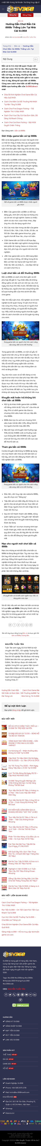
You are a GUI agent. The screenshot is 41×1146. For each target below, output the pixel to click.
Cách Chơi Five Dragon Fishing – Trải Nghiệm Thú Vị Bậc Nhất (20, 903)
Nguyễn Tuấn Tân (29, 37)
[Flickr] (31, 995)
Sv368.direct (32, 86)
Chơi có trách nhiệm (17, 1137)
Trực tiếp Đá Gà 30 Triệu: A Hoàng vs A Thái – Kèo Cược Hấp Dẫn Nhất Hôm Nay (23, 792)
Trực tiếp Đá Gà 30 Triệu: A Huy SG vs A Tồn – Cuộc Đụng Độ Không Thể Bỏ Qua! (24, 802)
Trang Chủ (7, 46)
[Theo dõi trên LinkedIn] (22, 995)
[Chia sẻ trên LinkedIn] (31, 625)
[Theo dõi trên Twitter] (10, 995)
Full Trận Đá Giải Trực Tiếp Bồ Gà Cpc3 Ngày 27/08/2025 (22, 845)
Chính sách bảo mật (25, 1133)
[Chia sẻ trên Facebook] (14, 625)
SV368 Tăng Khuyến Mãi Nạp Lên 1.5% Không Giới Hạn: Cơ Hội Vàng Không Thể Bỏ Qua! (22, 783)
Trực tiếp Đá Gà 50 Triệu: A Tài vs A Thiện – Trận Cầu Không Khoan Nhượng (23, 819)
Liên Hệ (29, 1137)
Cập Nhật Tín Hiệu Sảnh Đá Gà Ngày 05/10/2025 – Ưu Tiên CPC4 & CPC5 (24, 759)
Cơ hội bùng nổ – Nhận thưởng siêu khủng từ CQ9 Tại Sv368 (23, 752)
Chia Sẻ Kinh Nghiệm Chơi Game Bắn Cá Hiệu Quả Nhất (20, 925)
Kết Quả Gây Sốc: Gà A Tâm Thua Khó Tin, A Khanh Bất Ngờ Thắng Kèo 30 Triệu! (24, 854)
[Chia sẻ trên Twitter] (18, 625)
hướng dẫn (25, 635)
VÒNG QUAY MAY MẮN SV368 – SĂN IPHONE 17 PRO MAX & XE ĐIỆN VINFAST (23, 743)
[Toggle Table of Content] (34, 59)
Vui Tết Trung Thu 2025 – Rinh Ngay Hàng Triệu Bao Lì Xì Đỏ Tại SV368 (23, 767)
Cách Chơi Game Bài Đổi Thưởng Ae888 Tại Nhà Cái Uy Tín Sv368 (30, 693)
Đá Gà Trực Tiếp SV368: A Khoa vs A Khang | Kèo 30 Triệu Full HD (23, 862)
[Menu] (3, 9)
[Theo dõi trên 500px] (35, 995)
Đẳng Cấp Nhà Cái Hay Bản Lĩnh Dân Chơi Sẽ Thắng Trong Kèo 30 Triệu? (23, 879)
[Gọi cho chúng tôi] (14, 995)
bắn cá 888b (20, 130)
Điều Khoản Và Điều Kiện (20, 1135)
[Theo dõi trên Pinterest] (18, 995)
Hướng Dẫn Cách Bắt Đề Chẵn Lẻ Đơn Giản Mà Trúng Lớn (10, 693)
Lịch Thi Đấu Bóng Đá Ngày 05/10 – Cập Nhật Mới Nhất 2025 (23, 774)
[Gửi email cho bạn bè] (22, 625)
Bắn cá (20, 21)
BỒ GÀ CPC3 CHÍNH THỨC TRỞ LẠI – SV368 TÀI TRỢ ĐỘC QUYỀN (24, 727)
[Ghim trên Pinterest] (27, 625)
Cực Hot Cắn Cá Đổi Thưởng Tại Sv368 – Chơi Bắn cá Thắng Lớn (19, 918)
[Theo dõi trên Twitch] (20, 1000)
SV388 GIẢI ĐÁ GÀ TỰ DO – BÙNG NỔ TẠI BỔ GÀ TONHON (24, 734)
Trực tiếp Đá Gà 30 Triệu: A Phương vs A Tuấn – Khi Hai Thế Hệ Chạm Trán (23, 829)
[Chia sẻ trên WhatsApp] (10, 625)
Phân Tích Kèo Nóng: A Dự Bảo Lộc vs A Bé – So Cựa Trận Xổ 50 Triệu (24, 837)
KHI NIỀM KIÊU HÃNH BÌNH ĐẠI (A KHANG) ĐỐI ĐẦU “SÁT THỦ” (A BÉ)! (23, 811)
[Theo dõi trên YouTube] (26, 995)
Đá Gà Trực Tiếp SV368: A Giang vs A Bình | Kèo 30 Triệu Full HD (24, 887)
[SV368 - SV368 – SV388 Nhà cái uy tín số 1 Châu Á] (20, 9)
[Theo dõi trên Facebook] (6, 995)
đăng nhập (16, 710)
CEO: (14, 989)
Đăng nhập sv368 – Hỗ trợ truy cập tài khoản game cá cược (20, 933)
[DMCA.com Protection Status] (20, 1005)
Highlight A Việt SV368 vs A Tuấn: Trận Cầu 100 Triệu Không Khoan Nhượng (22, 871)
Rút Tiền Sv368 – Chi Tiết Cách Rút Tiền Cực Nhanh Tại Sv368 (20, 911)
